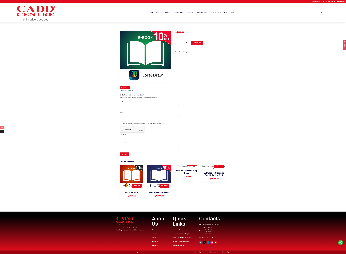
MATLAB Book (131, 192)
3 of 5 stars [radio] (126, 137)
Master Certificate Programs (181, 241)
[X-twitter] (204, 242)
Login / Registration (201, 12)
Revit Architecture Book (159, 192)
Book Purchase (316, 1)
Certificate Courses (178, 230)
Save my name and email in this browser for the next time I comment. (142, 123)
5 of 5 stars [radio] (131, 137)
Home (151, 12)
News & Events (341, 1)
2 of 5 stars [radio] (123, 137)
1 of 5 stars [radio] (121, 137)
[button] (321, 12)
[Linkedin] (208, 242)
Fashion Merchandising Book (186, 172)
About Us (158, 12)
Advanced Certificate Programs (182, 234)
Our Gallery (331, 1)
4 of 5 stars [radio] (128, 137)
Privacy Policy (225, 252)
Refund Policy (197, 252)
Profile (225, 12)
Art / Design (184, 52)
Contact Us (190, 12)
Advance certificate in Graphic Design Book (214, 174)
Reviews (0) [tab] (124, 87)
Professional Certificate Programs (182, 237)
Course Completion (215, 12)
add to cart (137, 185)
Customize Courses (178, 12)
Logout (232, 12)
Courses (166, 12)
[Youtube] (215, 242)
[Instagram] (211, 242)
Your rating (123, 134)
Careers (324, 1)
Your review (123, 142)
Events (154, 237)
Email (122, 112)
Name (122, 101)
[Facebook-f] (200, 242)
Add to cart (197, 42)
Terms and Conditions (211, 252)
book (189, 52)
